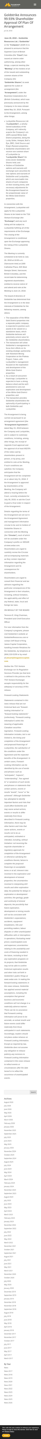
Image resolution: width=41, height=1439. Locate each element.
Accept (6, 1435)
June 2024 (7, 1169)
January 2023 (9, 1221)
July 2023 (7, 1200)
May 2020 (7, 1285)
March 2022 (8, 1242)
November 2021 (10, 1246)
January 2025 (9, 1148)
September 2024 (10, 1158)
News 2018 (8, 1374)
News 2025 (8, 1399)
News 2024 (8, 1396)
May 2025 (7, 1144)
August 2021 (8, 1256)
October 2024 (9, 1155)
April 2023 (8, 1211)
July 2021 (7, 1260)
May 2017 (7, 1351)
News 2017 (8, 1371)
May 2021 (7, 1267)
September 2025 (10, 1134)
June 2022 (7, 1235)
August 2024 (8, 1162)
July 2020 (7, 1281)
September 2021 (10, 1253)
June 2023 (7, 1204)
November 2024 (10, 1151)
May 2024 (7, 1172)
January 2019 (9, 1299)
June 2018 (7, 1320)
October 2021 (9, 1249)
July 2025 (7, 1137)
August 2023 (8, 1197)
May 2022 (7, 1239)
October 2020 (9, 1278)
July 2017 (7, 1344)
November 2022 (10, 1225)
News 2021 (8, 1385)
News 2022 (8, 1389)
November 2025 (10, 1130)
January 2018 (9, 1330)
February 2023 (9, 1218)
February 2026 (9, 1123)
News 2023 (8, 1392)
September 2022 (10, 1228)
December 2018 (10, 1302)
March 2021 (8, 1271)
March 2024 (8, 1179)
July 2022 (7, 1232)
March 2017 (8, 1358)
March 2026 (8, 1120)
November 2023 (10, 1190)
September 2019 (10, 1295)
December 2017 (10, 1334)
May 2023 (7, 1207)
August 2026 (8, 1102)
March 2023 (8, 1214)
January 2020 (9, 1288)
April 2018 (8, 1327)
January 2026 (9, 1127)
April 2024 (8, 1176)
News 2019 (8, 1378)
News (6, 1367)
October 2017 (9, 1341)
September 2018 (10, 1309)
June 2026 (7, 1109)
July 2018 (7, 1316)
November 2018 (10, 1306)
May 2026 (7, 1113)
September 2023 (10, 1193)
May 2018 (7, 1323)
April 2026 (8, 1116)
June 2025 (7, 1141)
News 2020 (8, 1382)
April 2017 (8, 1355)
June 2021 (7, 1263)
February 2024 (9, 1183)
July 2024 (7, 1165)
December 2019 (10, 1292)
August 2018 (8, 1313)
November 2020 (10, 1274)
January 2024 (9, 1186)
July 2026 (7, 1106)
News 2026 (8, 1403)
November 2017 (10, 1337)
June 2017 (7, 1348)
